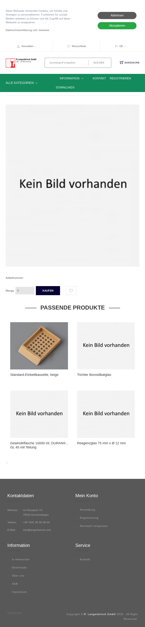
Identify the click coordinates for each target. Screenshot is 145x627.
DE (121, 46)
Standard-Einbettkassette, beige (34, 375)
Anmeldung (87, 509)
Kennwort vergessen (94, 525)
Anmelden (28, 46)
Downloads (65, 87)
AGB (15, 583)
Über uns (18, 575)
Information (69, 78)
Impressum (19, 591)
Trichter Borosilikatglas (94, 375)
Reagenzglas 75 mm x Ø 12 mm (101, 443)
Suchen (98, 62)
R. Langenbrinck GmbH (100, 614)
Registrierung (89, 517)
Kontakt (99, 78)
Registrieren (120, 78)
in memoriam (21, 559)
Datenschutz (14, 613)
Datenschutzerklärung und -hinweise (27, 30)
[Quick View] (48, 361)
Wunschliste (79, 46)
